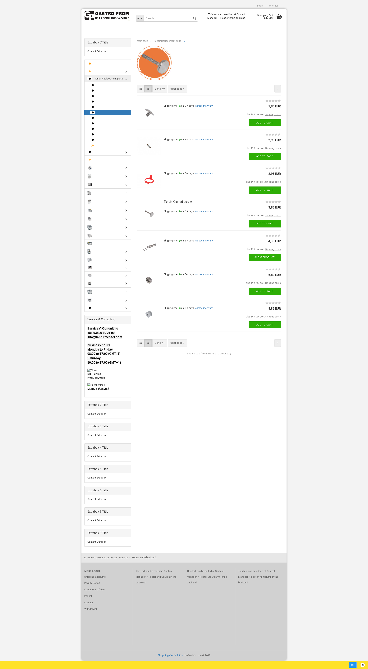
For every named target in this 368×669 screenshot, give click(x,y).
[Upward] (357, 663)
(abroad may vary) (204, 106)
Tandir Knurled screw (178, 202)
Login (260, 5)
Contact (88, 602)
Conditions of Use (94, 589)
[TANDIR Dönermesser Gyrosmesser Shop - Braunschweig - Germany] (107, 16)
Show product (265, 257)
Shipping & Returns (95, 576)
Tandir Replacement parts (108, 78)
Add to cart (264, 122)
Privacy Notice (92, 582)
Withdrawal (90, 609)
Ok (353, 665)
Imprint (88, 596)
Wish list (273, 5)
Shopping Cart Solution (170, 655)
